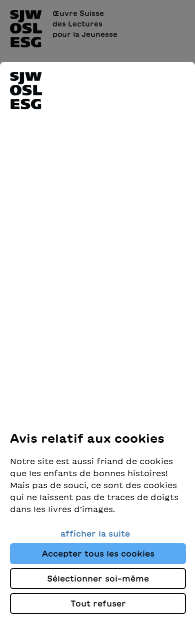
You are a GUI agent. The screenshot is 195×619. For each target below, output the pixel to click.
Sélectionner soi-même (98, 579)
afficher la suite (95, 534)
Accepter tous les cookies (98, 554)
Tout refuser (98, 604)
